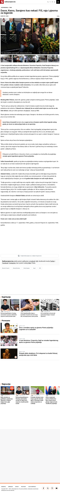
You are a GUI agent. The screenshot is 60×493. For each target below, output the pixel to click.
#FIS (40, 268)
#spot (34, 268)
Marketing (3, 486)
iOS (37, 261)
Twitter (52, 261)
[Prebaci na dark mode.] (48, 1)
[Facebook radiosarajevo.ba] (43, 488)
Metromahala (4, 7)
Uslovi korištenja (32, 486)
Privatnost (23, 486)
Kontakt (17, 486)
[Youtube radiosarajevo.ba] (56, 488)
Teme (10, 7)
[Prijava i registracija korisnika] (52, 1)
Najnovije (6, 384)
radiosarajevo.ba (15, 488)
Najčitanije (6, 297)
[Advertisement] (30, 282)
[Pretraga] (50, 1)
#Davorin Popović (5, 268)
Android (32, 261)
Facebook (5, 263)
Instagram (12, 263)
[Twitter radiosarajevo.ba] (47, 488)
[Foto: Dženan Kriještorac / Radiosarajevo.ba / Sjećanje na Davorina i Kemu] (6, 58)
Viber (29, 263)
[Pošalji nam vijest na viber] (52, 488)
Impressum (10, 486)
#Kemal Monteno (16, 268)
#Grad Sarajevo (26, 268)
